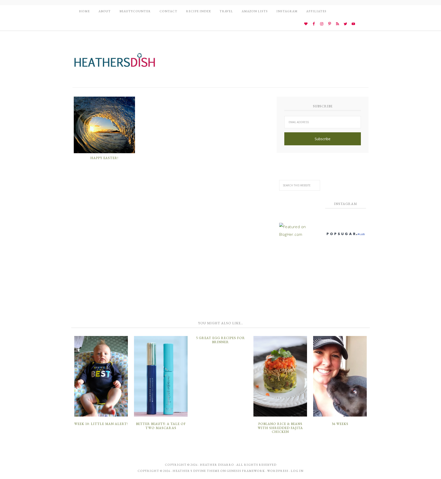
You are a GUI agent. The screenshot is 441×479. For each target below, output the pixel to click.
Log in (297, 471)
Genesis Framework (246, 471)
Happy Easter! (104, 158)
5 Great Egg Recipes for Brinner (220, 340)
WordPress (277, 471)
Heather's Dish (114, 62)
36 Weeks (340, 424)
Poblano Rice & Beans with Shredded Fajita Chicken (280, 428)
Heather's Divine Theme (196, 471)
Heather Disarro (217, 465)
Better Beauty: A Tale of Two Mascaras (161, 426)
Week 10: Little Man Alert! (101, 424)
